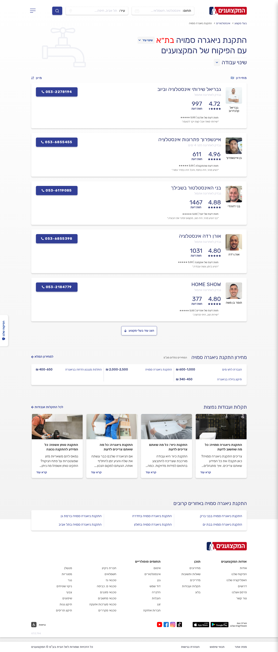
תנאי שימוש (217, 647)
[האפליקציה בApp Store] (201, 624)
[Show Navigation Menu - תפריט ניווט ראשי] (34, 11)
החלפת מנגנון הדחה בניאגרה (83, 369)
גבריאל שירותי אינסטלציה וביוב (189, 89)
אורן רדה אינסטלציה (200, 236)
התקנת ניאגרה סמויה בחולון (153, 524)
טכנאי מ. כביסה (106, 586)
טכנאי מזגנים (108, 592)
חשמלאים (110, 574)
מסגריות (67, 574)
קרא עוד (205, 472)
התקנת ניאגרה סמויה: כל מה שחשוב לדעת (223, 447)
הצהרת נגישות (190, 647)
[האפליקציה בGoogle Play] (220, 624)
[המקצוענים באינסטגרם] (173, 624)
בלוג (197, 592)
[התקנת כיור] (166, 428)
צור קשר (241, 598)
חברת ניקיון (109, 568)
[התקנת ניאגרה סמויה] (221, 428)
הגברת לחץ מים (232, 369)
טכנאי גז (111, 580)
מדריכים (195, 580)
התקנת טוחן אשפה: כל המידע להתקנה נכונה (61, 447)
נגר (70, 580)
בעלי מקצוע (241, 23)
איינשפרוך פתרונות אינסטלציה (189, 139)
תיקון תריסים (64, 610)
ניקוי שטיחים (64, 586)
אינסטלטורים (223, 23)
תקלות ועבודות (191, 586)
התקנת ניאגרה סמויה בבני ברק (221, 516)
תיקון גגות (66, 604)
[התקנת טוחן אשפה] (57, 428)
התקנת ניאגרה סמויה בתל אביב (80, 524)
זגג (159, 604)
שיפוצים (67, 598)
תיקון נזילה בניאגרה (229, 379)
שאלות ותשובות (190, 574)
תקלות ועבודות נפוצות (225, 407)
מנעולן (68, 568)
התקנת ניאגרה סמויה (158, 369)
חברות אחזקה (152, 610)
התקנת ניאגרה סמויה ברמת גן (81, 516)
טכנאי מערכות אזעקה (102, 604)
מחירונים (194, 568)
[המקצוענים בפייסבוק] (167, 624)
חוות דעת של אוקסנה (206, 262)
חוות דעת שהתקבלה (207, 165)
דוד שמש (155, 586)
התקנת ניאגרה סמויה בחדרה (152, 516)
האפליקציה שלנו (237, 580)
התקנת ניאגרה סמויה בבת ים (222, 524)
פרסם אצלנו (239, 592)
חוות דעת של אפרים (207, 310)
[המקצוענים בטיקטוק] (179, 624)
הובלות (156, 598)
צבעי (69, 592)
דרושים (242, 586)
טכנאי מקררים (107, 610)
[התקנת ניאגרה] (111, 428)
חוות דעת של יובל (208, 214)
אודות (243, 568)
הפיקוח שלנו (239, 574)
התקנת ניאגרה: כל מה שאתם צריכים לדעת (116, 447)
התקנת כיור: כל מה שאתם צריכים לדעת (168, 447)
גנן (159, 580)
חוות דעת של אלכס (207, 117)
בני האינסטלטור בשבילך (196, 188)
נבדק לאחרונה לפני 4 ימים (204, 145)
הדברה (156, 592)
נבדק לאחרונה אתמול (207, 95)
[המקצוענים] (228, 11)
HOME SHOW (206, 284)
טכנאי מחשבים (107, 598)
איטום (157, 568)
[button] (38, 78)
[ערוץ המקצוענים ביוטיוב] (160, 624)
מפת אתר (241, 647)
